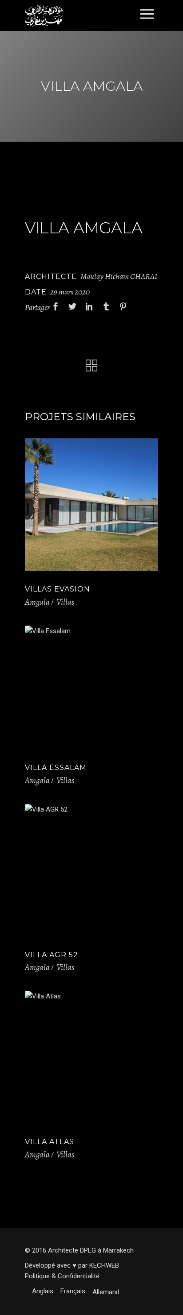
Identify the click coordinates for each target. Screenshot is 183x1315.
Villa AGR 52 (51, 955)
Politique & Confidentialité (62, 1276)
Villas (65, 602)
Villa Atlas (49, 1141)
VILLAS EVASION (57, 589)
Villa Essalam (56, 767)
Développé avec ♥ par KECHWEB (72, 1265)
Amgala (37, 602)
